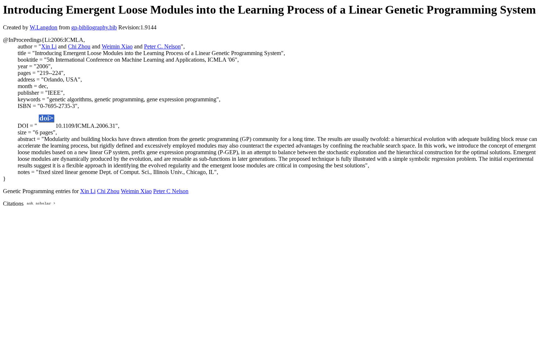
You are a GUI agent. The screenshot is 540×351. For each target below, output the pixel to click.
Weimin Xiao (117, 46)
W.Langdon (43, 27)
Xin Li (49, 46)
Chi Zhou (79, 46)
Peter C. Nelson (162, 46)
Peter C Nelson (170, 191)
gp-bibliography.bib (94, 27)
